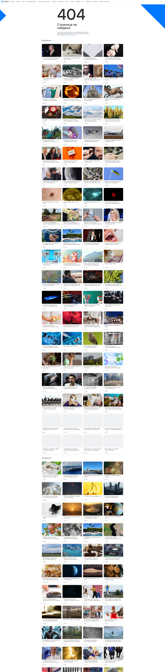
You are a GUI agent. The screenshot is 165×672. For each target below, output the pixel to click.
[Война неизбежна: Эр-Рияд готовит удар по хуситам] (51, 403)
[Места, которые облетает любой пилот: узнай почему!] (51, 280)
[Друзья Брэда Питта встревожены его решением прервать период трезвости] (51, 506)
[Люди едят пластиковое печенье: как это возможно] (113, 656)
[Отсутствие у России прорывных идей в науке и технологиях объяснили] (113, 465)
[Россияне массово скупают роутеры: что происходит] (113, 574)
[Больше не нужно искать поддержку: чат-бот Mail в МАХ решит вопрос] (113, 362)
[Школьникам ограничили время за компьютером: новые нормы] (72, 506)
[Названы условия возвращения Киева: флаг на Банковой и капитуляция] (113, 177)
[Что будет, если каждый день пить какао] (51, 115)
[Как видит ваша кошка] (113, 259)
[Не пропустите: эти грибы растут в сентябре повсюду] (51, 238)
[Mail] (2, 1)
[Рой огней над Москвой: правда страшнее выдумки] (72, 574)
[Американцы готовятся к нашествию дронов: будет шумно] (72, 238)
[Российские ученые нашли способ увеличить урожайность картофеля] (72, 444)
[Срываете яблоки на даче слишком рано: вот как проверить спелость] (51, 615)
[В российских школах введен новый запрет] (113, 300)
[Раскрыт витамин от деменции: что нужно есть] (92, 156)
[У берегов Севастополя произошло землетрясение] (72, 635)
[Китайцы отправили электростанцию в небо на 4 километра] (113, 526)
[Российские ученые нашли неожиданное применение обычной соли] (72, 136)
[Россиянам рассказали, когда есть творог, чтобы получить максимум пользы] (51, 574)
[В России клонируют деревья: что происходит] (51, 362)
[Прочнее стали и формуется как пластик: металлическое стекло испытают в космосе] (92, 177)
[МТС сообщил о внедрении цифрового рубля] (113, 444)
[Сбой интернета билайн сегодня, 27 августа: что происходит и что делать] (72, 280)
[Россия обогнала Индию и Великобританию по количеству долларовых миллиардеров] (72, 465)
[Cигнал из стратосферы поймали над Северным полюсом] (92, 115)
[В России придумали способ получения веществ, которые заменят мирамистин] (51, 341)
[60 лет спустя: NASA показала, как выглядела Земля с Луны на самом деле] (72, 177)
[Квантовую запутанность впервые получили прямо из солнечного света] (92, 485)
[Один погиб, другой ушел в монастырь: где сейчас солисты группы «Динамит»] (51, 156)
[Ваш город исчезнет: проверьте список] (113, 594)
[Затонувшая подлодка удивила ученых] (113, 553)
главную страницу (71, 34)
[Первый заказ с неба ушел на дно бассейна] (92, 615)
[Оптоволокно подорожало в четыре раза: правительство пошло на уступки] (51, 300)
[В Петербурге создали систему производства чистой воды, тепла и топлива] (113, 280)
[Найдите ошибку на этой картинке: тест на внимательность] (92, 218)
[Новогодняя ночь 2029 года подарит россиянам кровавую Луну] (113, 197)
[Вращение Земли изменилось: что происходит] (72, 656)
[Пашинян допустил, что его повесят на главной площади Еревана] (51, 465)
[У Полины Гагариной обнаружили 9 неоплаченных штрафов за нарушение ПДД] (51, 53)
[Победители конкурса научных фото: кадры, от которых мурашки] (113, 403)
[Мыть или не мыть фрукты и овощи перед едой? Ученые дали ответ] (72, 218)
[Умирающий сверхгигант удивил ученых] (92, 553)
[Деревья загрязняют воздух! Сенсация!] (92, 362)
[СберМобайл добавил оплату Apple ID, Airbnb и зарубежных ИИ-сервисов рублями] (92, 321)
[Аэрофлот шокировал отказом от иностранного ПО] (113, 136)
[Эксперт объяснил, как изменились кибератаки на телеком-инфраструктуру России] (51, 382)
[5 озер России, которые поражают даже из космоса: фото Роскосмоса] (113, 615)
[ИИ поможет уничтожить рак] (72, 341)
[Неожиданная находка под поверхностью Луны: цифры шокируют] (72, 615)
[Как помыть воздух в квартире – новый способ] (51, 259)
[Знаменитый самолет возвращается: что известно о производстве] (51, 136)
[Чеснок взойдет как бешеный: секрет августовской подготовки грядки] (113, 53)
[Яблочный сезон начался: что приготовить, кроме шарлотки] (51, 656)
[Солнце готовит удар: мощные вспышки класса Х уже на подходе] (72, 94)
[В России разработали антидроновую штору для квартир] (92, 53)
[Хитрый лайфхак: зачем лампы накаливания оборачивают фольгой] (92, 136)
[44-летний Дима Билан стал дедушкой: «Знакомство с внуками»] (72, 382)
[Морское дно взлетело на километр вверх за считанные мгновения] (72, 115)
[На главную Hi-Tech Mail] (6, 1)
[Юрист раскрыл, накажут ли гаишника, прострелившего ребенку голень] (92, 635)
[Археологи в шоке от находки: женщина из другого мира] (51, 553)
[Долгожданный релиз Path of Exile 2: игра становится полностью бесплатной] (92, 280)
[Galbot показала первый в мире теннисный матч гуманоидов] (51, 485)
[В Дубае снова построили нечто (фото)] (113, 321)
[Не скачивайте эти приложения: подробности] (92, 465)
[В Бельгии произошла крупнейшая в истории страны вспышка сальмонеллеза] (51, 321)
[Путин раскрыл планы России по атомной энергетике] (113, 382)
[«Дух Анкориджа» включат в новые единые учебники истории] (72, 526)
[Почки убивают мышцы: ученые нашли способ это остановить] (92, 424)
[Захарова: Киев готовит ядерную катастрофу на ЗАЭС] (113, 218)
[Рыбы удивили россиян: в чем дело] (92, 656)
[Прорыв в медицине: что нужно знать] (51, 197)
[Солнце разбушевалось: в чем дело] (72, 197)
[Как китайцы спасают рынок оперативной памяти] (72, 300)
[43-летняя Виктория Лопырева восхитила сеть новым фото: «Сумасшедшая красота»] (92, 238)
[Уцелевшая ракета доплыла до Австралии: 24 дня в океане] (72, 553)
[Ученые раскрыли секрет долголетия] (51, 74)
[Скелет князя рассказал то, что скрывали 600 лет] (92, 94)
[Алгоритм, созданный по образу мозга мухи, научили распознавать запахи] (51, 444)
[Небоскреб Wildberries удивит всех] (92, 506)
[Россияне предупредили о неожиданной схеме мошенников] (72, 259)
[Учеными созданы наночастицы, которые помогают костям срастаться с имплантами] (113, 238)
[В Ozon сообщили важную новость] (113, 74)
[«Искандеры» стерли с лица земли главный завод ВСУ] (51, 635)
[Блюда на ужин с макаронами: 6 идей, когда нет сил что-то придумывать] (51, 424)
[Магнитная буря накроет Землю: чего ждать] (72, 594)
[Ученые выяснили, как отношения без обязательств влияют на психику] (72, 321)
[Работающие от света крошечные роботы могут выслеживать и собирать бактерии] (92, 444)
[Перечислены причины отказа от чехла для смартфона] (72, 403)
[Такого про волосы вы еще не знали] (51, 594)
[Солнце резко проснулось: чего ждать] (92, 197)
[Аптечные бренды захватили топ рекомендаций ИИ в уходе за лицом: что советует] (92, 403)
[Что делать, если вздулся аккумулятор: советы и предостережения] (92, 382)
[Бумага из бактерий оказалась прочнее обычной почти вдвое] (113, 506)
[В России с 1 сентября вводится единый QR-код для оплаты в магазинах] (113, 635)
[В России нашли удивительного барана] (113, 94)
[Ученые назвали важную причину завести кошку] (72, 53)
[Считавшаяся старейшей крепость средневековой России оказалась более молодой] (51, 218)
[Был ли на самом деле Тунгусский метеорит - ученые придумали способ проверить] (113, 424)
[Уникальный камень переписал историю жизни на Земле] (92, 594)
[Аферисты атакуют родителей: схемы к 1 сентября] (92, 300)
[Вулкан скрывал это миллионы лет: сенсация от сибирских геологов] (92, 259)
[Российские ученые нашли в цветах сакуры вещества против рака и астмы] (72, 424)
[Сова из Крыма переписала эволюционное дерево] (92, 341)
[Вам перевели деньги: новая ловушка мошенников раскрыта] (113, 156)
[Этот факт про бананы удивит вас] (92, 574)
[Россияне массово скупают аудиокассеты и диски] (72, 156)
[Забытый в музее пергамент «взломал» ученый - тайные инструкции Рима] (113, 485)
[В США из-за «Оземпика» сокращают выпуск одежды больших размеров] (51, 94)
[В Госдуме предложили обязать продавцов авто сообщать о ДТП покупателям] (92, 526)
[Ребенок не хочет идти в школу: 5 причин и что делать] (72, 362)
